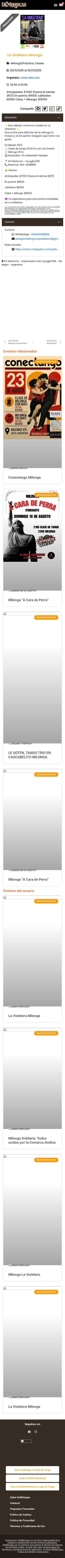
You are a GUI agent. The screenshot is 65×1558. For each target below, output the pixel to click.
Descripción (11, 117)
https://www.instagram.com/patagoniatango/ (37, 249)
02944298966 (40, 234)
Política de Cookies (21, 1514)
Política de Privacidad (22, 1520)
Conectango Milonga (24, 477)
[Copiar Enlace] (59, 108)
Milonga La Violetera (24, 1275)
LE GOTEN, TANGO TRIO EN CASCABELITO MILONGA (29, 755)
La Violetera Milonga (24, 1016)
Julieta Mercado (30, 77)
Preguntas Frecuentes (22, 1508)
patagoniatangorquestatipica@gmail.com (38, 238)
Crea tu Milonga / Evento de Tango (32, 1470)
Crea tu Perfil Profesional (32, 1478)
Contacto (9, 222)
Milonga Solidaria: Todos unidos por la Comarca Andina (32, 1140)
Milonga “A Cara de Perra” (28, 600)
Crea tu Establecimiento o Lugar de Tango (32, 1486)
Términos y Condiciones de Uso (27, 1526)
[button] (55, 5)
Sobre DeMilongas (20, 1497)
